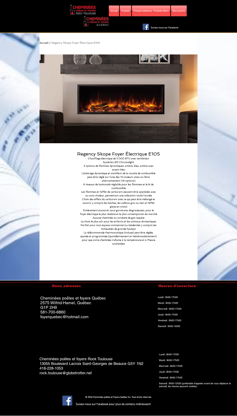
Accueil (44, 42)
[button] (195, 18)
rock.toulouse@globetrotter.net (66, 373)
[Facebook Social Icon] (146, 27)
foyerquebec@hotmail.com (64, 316)
